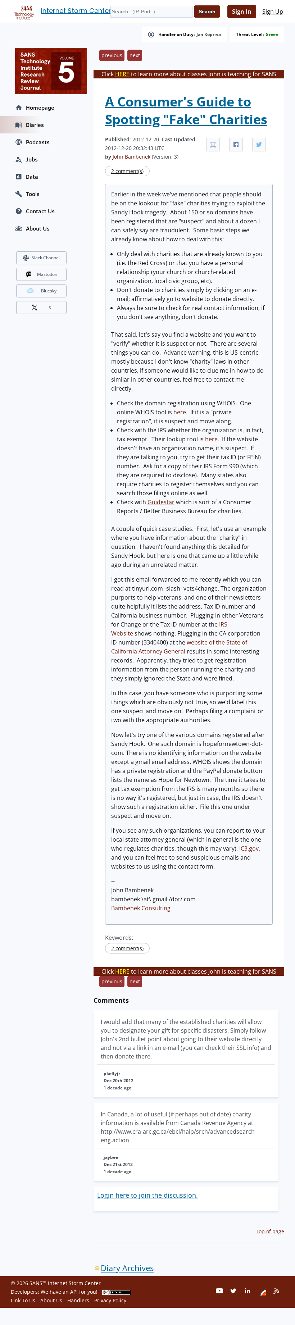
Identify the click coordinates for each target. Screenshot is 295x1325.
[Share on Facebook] (236, 144)
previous (111, 55)
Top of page (270, 1231)
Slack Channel (46, 258)
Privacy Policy (110, 1300)
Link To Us (23, 1300)
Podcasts (38, 142)
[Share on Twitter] (259, 144)
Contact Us (40, 211)
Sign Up (272, 11)
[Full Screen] (213, 144)
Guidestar (161, 502)
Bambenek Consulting (141, 908)
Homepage (40, 107)
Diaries (35, 125)
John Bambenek (131, 156)
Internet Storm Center (76, 10)
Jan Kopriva (208, 34)
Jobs (32, 159)
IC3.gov (249, 848)
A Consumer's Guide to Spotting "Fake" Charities (186, 110)
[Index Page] (23, 11)
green (272, 34)
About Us (38, 228)
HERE (122, 74)
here (179, 412)
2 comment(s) (127, 171)
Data (32, 177)
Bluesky (48, 291)
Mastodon (47, 274)
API (74, 1291)
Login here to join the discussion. (147, 1195)
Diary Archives (127, 1268)
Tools (33, 194)
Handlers (78, 1300)
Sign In (241, 11)
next (135, 55)
